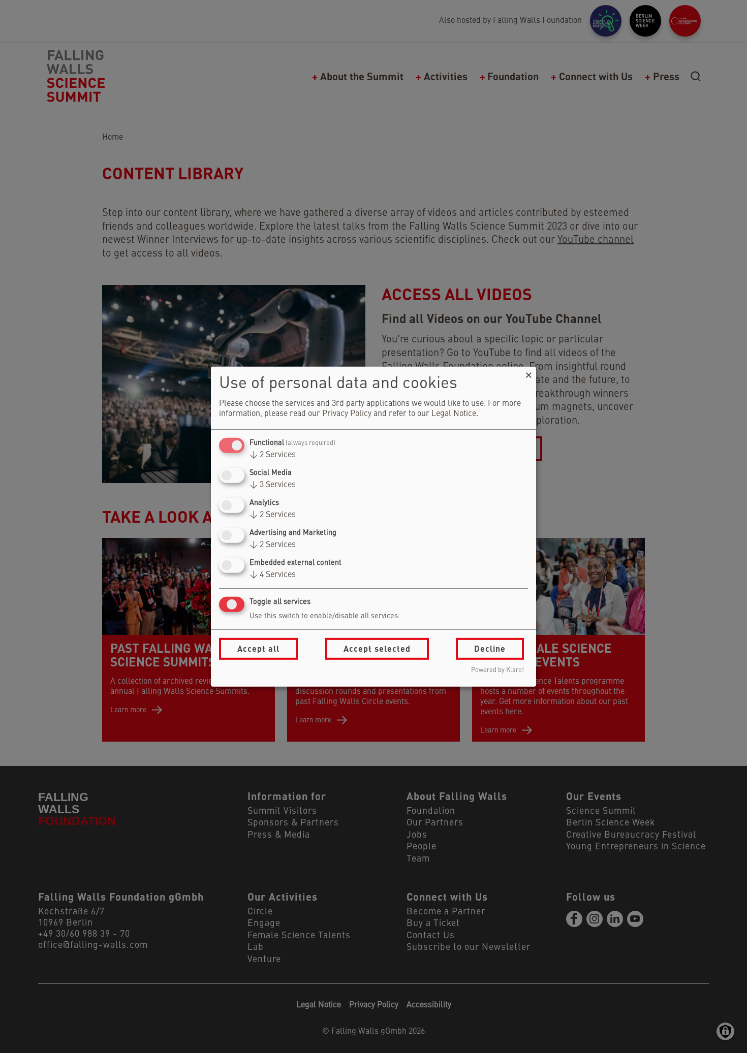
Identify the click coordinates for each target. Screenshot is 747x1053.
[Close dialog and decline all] (528, 372)
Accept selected (377, 648)
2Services (273, 455)
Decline (490, 648)
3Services (273, 485)
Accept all (258, 648)
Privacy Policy (346, 414)
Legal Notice (453, 414)
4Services (273, 575)
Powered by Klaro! (497, 670)
